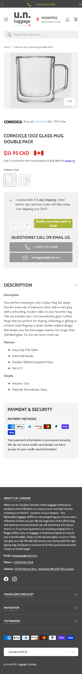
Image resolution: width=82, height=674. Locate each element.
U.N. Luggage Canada (24, 664)
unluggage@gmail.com (24, 555)
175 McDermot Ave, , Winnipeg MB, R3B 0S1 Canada (44, 569)
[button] (76, 19)
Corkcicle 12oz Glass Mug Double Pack (33, 47)
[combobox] (41, 35)
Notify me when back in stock (53, 223)
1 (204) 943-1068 (23, 562)
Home (7, 47)
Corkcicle (39, 121)
